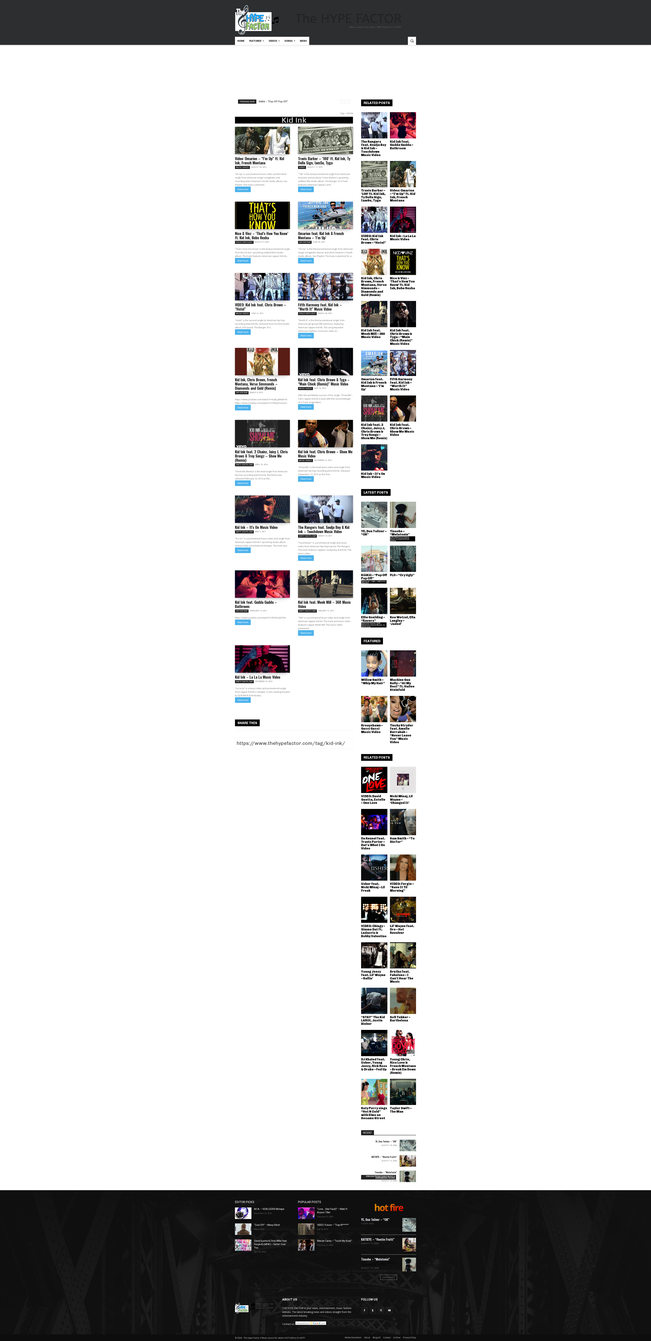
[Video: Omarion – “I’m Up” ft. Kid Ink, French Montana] (262, 140)
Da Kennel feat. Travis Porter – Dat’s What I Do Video (373, 843)
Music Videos (242, 167)
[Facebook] (364, 1310)
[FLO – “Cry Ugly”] (403, 559)
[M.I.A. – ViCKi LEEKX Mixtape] (243, 1213)
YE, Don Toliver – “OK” (271, 101)
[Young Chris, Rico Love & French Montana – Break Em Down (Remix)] (403, 1043)
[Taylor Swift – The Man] (403, 1092)
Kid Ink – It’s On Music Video (256, 527)
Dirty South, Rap (244, 465)
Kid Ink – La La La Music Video (257, 677)
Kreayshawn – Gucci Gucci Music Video (372, 729)
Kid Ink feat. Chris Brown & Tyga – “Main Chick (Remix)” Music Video (324, 382)
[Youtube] (389, 1310)
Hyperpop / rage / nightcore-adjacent (373, 582)
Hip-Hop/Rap (305, 242)
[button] (412, 41)
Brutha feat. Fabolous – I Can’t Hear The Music (401, 976)
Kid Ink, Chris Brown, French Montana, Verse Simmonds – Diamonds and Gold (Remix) (256, 384)
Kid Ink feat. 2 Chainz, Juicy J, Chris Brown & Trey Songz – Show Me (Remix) (261, 456)
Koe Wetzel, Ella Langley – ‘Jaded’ (402, 620)
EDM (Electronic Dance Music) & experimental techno (399, 538)
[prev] (342, 101)
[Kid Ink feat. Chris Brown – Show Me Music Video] (325, 433)
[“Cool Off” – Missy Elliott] (243, 1229)
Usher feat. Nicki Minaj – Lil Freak (373, 887)
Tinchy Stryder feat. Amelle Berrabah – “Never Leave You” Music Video (401, 734)
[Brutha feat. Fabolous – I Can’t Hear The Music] (403, 955)
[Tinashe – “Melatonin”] (403, 515)
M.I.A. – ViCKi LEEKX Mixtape (269, 1209)
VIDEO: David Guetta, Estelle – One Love (373, 799)
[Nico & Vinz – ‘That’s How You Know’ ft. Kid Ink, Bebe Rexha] (262, 215)
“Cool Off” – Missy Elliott (267, 1225)
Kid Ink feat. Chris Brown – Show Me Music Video (325, 454)
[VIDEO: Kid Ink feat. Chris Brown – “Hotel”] (262, 286)
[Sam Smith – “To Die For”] (403, 822)
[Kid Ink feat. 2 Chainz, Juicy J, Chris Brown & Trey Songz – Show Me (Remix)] (262, 433)
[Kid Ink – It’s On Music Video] (262, 509)
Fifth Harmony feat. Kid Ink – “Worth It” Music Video (320, 307)
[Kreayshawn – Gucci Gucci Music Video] (374, 709)
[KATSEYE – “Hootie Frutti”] (408, 1161)
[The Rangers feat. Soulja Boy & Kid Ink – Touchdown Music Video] (325, 509)
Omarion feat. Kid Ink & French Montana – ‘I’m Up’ (321, 235)
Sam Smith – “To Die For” (402, 840)
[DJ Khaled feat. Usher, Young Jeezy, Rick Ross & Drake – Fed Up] (374, 1043)
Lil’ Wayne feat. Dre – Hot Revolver (402, 929)
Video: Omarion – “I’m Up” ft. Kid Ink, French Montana (259, 160)
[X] (381, 1310)
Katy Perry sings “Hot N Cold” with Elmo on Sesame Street (374, 1113)
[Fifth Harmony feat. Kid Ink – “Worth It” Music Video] (325, 286)
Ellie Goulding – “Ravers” (373, 619)
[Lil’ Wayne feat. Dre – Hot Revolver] (403, 910)
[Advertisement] (325, 70)
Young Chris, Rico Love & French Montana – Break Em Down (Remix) (403, 1066)
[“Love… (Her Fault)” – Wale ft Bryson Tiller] (306, 1213)
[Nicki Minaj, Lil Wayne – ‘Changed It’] (403, 780)
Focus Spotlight (244, 242)
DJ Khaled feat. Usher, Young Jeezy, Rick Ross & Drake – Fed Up (374, 1064)
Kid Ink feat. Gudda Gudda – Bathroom (256, 604)
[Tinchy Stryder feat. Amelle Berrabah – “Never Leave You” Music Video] (403, 709)
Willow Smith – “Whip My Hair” (373, 681)
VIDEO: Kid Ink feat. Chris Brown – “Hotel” (260, 307)
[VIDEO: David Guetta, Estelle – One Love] (374, 780)
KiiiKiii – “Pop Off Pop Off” (374, 576)
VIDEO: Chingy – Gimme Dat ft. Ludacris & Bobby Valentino (374, 931)
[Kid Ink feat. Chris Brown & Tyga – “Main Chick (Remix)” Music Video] (325, 361)
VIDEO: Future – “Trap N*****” (333, 1225)
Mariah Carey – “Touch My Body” (334, 1241)
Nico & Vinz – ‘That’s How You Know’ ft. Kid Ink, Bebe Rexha (261, 235)
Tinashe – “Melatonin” (400, 532)
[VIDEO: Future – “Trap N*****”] (306, 1229)
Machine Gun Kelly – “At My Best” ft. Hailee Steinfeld (402, 685)
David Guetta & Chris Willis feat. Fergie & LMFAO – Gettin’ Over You (270, 1244)
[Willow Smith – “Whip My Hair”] (374, 663)
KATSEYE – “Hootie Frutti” (384, 1157)
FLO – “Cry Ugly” (402, 575)
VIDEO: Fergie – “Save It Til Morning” (402, 887)
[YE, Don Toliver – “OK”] (374, 515)
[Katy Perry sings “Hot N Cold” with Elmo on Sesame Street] (374, 1092)
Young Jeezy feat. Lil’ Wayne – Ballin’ (373, 975)
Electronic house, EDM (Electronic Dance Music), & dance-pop (372, 624)
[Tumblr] (372, 1310)
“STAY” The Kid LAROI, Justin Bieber (373, 1020)
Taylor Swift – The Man (401, 1109)
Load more (387, 1277)
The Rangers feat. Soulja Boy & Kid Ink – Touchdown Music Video (323, 529)
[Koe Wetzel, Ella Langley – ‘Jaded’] (403, 601)
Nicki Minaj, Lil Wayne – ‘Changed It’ (401, 799)
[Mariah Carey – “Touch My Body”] (306, 1245)
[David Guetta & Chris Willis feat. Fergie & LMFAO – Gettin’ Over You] (243, 1245)
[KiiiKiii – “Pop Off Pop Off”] (374, 559)
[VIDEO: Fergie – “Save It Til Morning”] (403, 868)
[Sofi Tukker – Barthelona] (403, 1001)
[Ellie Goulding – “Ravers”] (374, 601)
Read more (243, 189)
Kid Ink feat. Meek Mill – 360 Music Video (324, 604)
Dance (302, 167)
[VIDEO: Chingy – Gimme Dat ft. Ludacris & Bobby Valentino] (374, 910)
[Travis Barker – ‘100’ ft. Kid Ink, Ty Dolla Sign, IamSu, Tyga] (325, 140)
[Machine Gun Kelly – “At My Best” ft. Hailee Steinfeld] (403, 663)
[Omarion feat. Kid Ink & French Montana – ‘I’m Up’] (325, 215)
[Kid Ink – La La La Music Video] (262, 659)
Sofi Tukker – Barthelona (400, 1018)
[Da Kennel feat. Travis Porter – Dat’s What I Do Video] (374, 822)
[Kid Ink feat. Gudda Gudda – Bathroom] (262, 584)
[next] (348, 101)
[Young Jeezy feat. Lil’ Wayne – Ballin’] (374, 955)
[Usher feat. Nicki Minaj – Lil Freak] (374, 868)
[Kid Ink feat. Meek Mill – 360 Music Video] (325, 584)
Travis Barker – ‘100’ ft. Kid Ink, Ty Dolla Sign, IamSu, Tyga (324, 160)
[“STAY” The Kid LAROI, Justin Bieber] (374, 1001)
